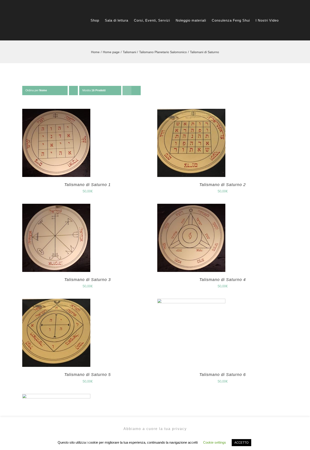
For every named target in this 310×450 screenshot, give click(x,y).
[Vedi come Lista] (136, 90)
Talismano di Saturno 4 (222, 279)
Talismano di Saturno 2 (222, 184)
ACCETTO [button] (241, 442)
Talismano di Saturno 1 (87, 184)
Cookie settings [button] (214, 442)
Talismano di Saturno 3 (87, 279)
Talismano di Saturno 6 (222, 374)
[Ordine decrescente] (73, 90)
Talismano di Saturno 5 (87, 374)
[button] (296, 20)
